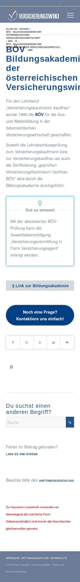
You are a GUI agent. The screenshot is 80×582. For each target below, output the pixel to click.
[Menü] (68, 14)
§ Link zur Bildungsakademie (40, 286)
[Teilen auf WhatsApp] (40, 342)
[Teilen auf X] (26, 342)
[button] (7, 574)
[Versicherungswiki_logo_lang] (33, 14)
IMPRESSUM (12, 558)
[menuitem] (68, 14)
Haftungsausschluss (56, 481)
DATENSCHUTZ (58, 558)
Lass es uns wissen (21, 454)
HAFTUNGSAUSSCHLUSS (35, 558)
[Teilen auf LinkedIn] (53, 342)
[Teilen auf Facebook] (13, 342)
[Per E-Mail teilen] (67, 342)
